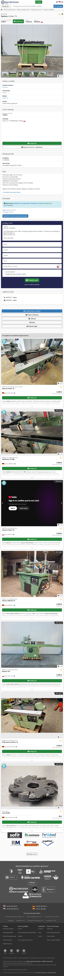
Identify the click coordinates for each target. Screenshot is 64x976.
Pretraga (59, 6)
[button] (62, 2)
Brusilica (5, 87)
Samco (4, 93)
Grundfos (11, 920)
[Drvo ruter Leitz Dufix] (32, 786)
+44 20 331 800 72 (11, 906)
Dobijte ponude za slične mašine (16, 274)
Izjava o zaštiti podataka (32, 284)
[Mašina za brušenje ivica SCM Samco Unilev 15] (32, 715)
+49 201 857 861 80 (12, 909)
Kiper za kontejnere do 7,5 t (34, 916)
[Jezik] (59, 2)
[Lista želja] (57, 2)
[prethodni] (3, 50)
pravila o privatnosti (42, 972)
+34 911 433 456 (41, 909)
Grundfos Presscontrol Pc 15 (35, 920)
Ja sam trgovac (10, 272)
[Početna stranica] (1, 9)
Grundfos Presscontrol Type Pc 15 (14, 916)
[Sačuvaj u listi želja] (59, 14)
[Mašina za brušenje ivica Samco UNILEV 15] (32, 574)
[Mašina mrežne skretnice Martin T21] (32, 645)
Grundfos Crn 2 (20, 920)
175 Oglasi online (7, 212)
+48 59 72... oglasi (11, 297)
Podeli (32, 322)
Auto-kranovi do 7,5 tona (52, 916)
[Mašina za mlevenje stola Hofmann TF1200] (32, 432)
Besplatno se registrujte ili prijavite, (25, 203)
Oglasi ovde (33, 854)
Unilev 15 (5, 98)
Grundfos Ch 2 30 (51, 920)
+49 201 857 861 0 (41, 906)
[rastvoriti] (32, 406)
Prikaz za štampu (32, 315)
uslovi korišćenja (51, 972)
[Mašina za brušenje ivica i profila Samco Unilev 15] (32, 362)
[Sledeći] (61, 50)
